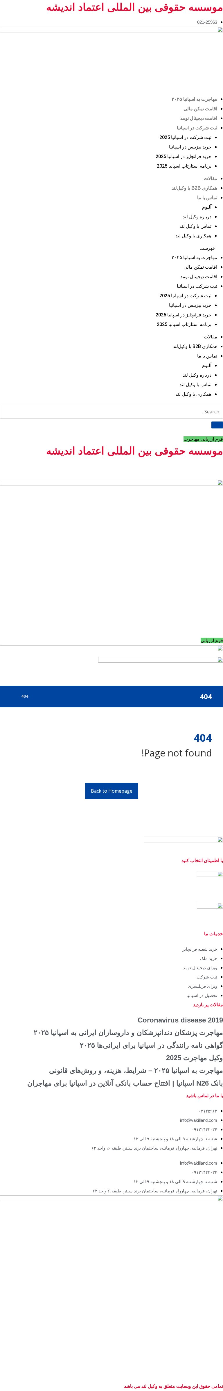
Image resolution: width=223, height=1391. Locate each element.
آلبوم (206, 207)
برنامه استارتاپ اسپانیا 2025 (184, 166)
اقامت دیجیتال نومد (198, 118)
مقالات (210, 178)
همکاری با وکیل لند (193, 236)
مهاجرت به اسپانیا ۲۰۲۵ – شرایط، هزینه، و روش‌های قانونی (136, 1070)
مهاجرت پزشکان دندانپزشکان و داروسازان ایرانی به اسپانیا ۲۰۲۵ (128, 1032)
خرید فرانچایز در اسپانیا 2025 (183, 156)
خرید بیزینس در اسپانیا (190, 147)
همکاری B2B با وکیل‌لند (194, 188)
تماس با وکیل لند (195, 226)
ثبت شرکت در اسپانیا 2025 (185, 137)
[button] (111, 248)
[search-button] (217, 424)
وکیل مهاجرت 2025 (194, 1058)
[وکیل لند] (12, 696)
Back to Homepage (111, 791)
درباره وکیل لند (197, 216)
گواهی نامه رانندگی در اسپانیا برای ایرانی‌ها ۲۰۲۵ (151, 1045)
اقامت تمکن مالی (200, 108)
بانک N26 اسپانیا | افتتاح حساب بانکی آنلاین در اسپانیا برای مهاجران (125, 1083)
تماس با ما (207, 197)
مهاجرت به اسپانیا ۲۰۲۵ (194, 99)
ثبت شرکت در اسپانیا (197, 127)
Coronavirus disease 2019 (180, 1020)
